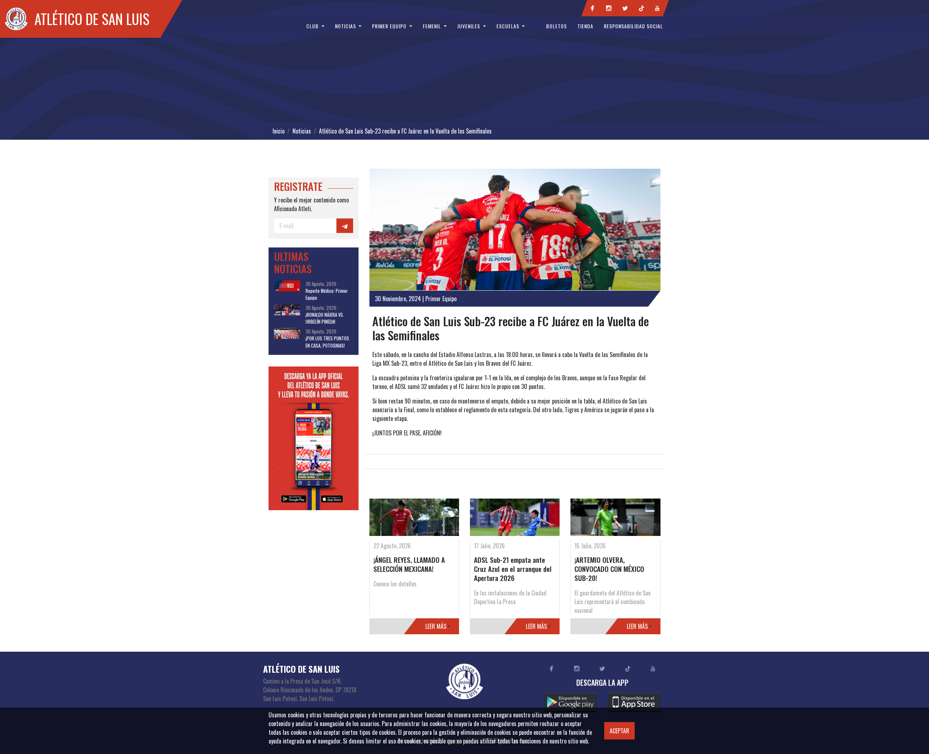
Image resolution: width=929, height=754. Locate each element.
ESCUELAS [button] (508, 26)
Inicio (279, 131)
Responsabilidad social (633, 26)
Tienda (585, 26)
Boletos (556, 26)
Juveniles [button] (469, 26)
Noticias (301, 131)
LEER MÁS (437, 626)
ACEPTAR (619, 730)
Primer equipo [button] (390, 26)
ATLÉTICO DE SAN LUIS (92, 18)
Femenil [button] (432, 26)
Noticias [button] (346, 26)
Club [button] (313, 26)
